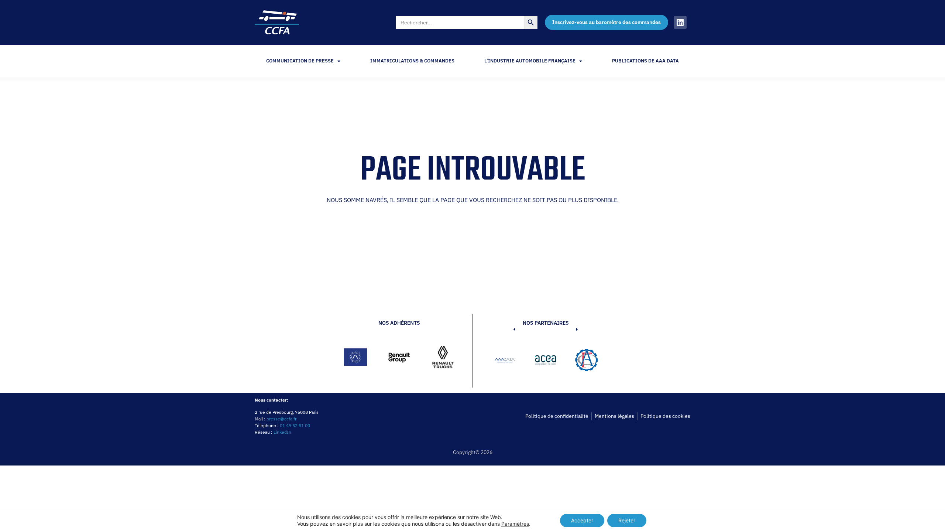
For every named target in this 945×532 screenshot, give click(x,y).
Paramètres (515, 524)
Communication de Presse (300, 61)
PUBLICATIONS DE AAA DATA (645, 61)
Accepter (582, 520)
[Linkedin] (680, 22)
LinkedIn (282, 432)
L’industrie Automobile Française (529, 61)
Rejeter (626, 520)
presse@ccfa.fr (281, 419)
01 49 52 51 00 (295, 425)
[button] (503, 361)
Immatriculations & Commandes (412, 61)
